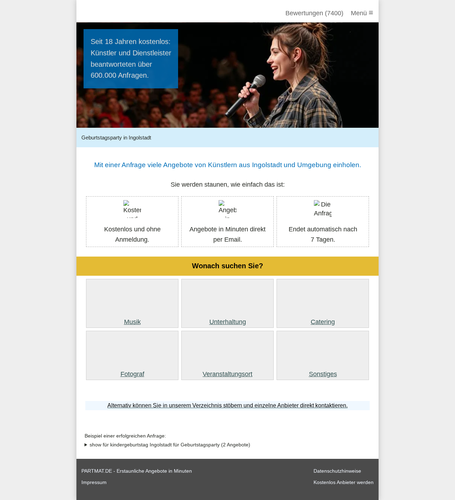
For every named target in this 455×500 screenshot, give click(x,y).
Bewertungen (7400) (314, 13)
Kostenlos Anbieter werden (344, 482)
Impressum (94, 482)
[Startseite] (119, 13)
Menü (362, 12)
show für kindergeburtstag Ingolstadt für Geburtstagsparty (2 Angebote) (170, 444)
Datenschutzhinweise (337, 471)
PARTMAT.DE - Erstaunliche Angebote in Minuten (136, 471)
